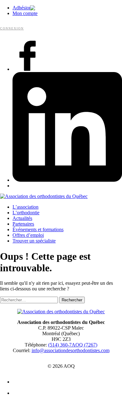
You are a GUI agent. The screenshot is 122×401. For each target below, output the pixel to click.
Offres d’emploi (28, 235)
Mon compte (25, 13)
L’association (25, 207)
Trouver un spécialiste (34, 240)
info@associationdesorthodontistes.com (70, 350)
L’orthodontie (26, 212)
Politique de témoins (64, 393)
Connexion (12, 28)
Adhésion (22, 7)
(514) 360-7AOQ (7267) (72, 344)
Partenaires (23, 224)
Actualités (22, 218)
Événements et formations (38, 229)
